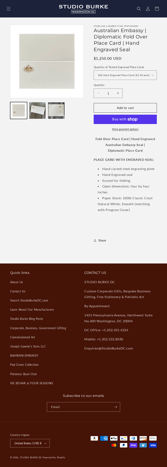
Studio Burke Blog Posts (26, 318)
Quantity (99, 85)
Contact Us (17, 291)
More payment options (125, 129)
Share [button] (102, 240)
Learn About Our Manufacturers (32, 309)
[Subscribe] (115, 407)
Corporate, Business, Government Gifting (38, 328)
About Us (16, 282)
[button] (8, 8)
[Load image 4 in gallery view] (56, 110)
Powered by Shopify (54, 457)
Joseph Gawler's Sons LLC (28, 346)
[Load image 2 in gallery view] (37, 110)
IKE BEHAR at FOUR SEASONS (31, 383)
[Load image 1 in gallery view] (18, 110)
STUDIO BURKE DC (31, 457)
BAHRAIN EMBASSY (24, 355)
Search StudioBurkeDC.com (29, 300)
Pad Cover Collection (24, 364)
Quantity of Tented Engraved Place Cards (119, 67)
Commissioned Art (22, 337)
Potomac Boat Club (23, 374)
